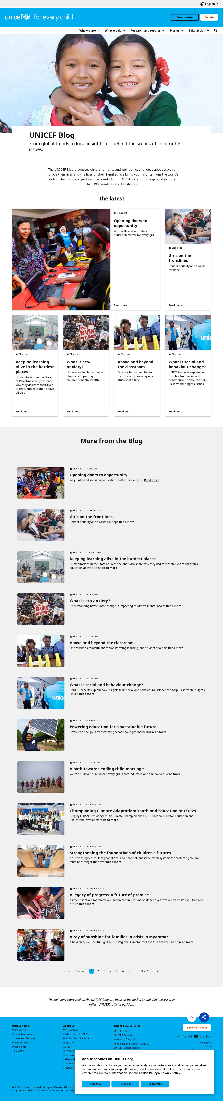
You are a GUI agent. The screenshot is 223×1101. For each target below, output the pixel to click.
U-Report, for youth (125, 1039)
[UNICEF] (39, 17)
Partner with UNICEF (75, 1034)
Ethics (66, 1046)
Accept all (96, 1083)
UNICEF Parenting (124, 1035)
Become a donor (197, 1027)
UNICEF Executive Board (77, 1038)
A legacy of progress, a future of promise (109, 894)
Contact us (205, 1042)
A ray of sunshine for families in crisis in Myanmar (119, 936)
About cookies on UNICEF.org (107, 1059)
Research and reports (24, 1034)
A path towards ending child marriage (107, 768)
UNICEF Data (121, 1031)
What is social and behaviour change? (187, 364)
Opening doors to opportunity (130, 223)
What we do (19, 1030)
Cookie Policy (148, 1073)
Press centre (185, 17)
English (209, 4)
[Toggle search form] (215, 30)
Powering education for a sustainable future (113, 726)
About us (69, 1025)
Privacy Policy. (171, 1073)
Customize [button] (155, 1083)
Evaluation (69, 1042)
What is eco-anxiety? (78, 364)
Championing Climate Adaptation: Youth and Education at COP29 (133, 810)
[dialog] (144, 1072)
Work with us (70, 1030)
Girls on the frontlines (180, 258)
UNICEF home (20, 1025)
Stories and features (23, 1038)
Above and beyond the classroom (135, 364)
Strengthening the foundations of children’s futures (120, 852)
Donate (209, 17)
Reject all (125, 1083)
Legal (208, 1046)
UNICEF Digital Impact (127, 1047)
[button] (204, 1017)
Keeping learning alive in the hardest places (35, 366)
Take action (18, 1051)
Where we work (21, 1042)
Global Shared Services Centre (131, 1043)
